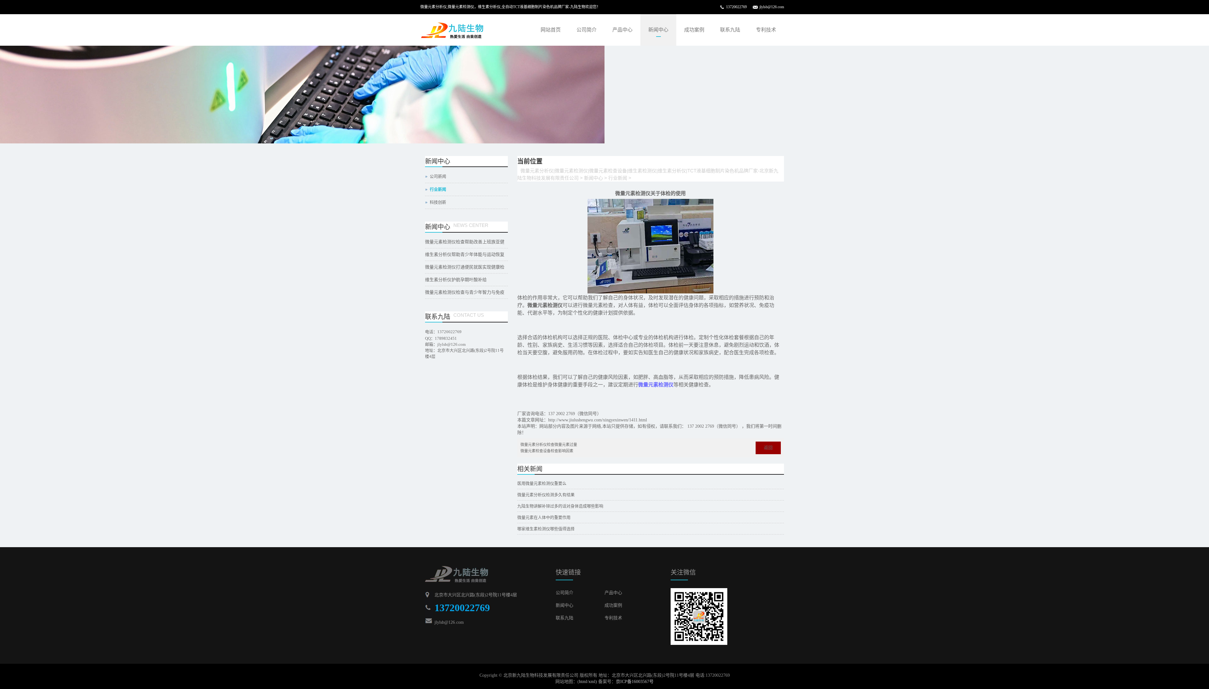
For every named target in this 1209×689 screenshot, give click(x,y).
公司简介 (586, 29)
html (583, 681)
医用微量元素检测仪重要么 (541, 483)
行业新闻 (617, 178)
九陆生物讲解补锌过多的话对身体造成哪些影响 (560, 506)
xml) (592, 681)
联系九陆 (730, 29)
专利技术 (766, 29)
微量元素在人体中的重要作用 (543, 517)
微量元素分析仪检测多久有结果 (546, 494)
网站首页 (551, 29)
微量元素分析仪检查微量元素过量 (548, 445)
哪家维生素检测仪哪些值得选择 (546, 528)
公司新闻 (438, 176)
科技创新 (438, 202)
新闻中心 (658, 29)
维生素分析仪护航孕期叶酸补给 (456, 279)
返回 (768, 447)
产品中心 (622, 29)
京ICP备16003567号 (635, 681)
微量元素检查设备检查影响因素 (546, 451)
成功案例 (694, 29)
